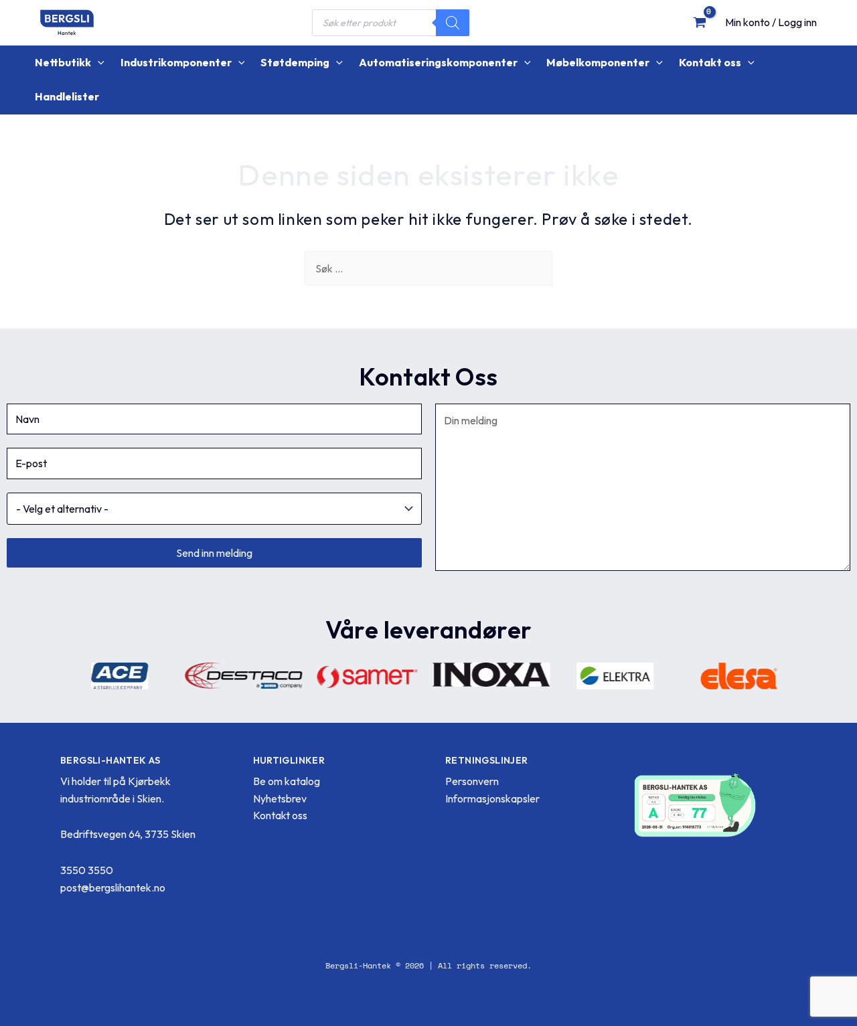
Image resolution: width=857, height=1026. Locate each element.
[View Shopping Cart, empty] (699, 22)
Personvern (472, 781)
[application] (97, 63)
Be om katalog (286, 781)
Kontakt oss (280, 815)
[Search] (452, 22)
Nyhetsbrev (280, 798)
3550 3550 (86, 870)
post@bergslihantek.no (112, 887)
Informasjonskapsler (492, 798)
